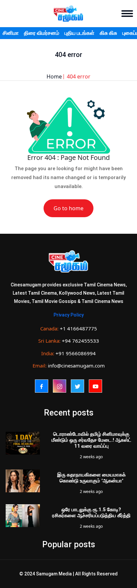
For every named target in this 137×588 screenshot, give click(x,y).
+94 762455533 (80, 340)
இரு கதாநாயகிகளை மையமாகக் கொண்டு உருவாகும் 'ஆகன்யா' (91, 478)
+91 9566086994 (76, 353)
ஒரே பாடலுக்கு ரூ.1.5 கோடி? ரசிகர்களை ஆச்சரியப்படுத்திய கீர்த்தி (91, 512)
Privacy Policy (69, 315)
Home (54, 76)
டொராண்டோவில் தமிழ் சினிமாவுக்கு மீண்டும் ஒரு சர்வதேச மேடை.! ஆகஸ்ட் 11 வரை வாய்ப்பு (91, 440)
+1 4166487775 (78, 328)
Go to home (68, 208)
